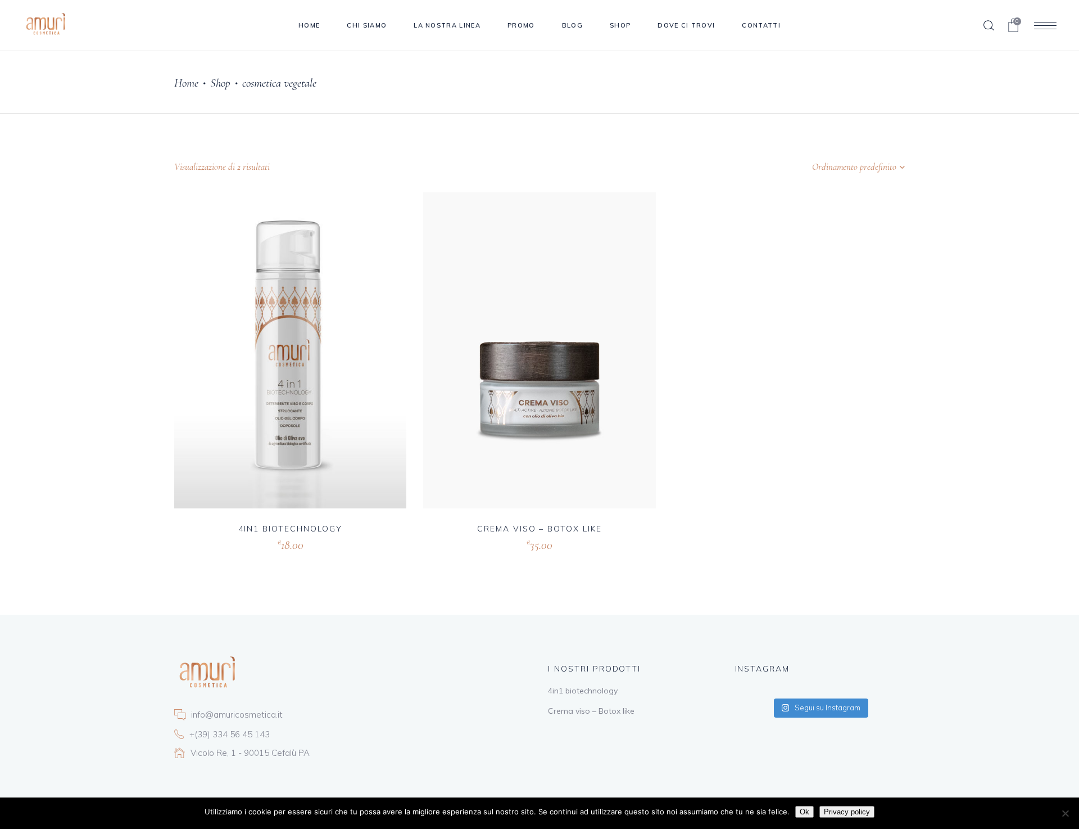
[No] (1065, 813)
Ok (804, 812)
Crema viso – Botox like (539, 529)
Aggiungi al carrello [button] (253, 543)
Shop (220, 83)
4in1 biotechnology (583, 691)
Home (186, 83)
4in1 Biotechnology (290, 529)
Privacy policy (847, 812)
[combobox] (834, 167)
